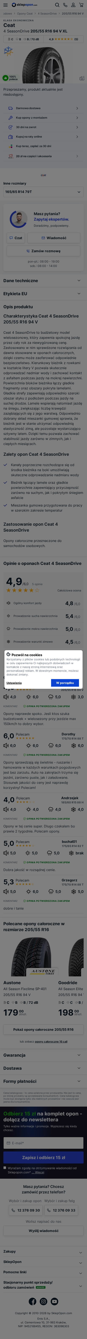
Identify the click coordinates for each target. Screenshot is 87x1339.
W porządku (65, 683)
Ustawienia (14, 683)
